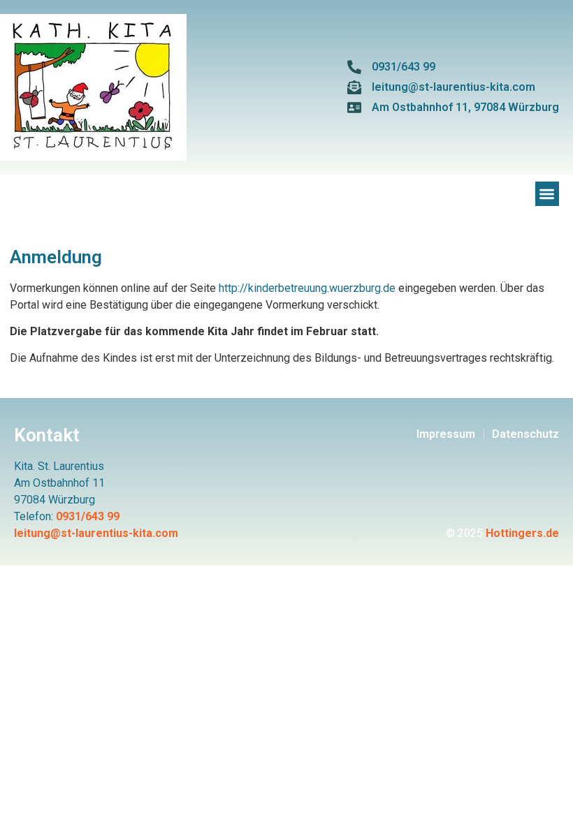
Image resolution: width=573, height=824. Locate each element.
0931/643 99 (87, 516)
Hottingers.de (522, 533)
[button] (547, 194)
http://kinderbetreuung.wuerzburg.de (307, 288)
